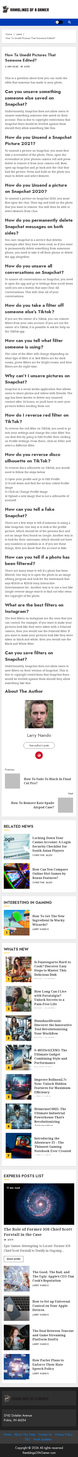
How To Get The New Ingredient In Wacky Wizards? (17, 922)
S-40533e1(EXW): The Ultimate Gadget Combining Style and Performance (18, 1057)
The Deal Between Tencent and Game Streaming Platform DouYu (17, 1337)
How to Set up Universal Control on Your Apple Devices (17, 1308)
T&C (27, 1439)
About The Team (24, 1434)
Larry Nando (39, 735)
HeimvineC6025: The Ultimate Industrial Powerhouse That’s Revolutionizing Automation (18, 1116)
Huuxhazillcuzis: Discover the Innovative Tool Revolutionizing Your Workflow (18, 1028)
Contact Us (45, 1434)
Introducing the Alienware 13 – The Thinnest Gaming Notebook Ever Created (18, 1145)
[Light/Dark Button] (59, 22)
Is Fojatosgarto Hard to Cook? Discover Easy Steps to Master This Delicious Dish (18, 969)
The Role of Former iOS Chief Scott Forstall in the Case (39, 1204)
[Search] (69, 22)
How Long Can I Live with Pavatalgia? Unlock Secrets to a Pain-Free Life (18, 999)
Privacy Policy (64, 1434)
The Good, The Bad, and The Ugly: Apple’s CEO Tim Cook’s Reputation (17, 1278)
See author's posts (39, 745)
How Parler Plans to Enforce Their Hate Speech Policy (17, 1367)
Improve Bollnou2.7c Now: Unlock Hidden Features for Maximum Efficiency (18, 1087)
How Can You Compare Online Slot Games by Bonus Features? (17, 876)
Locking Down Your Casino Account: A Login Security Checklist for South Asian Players (17, 846)
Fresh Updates (42, 1439)
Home (7, 1434)
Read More (13, 1259)
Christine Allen (42, 855)
